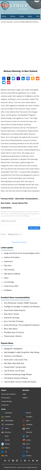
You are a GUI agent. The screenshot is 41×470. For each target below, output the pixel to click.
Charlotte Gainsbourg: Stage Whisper (18, 374)
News (30, 16)
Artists (12, 16)
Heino (6, 278)
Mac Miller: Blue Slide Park (14, 363)
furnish (7, 440)
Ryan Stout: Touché (11, 314)
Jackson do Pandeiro (12, 257)
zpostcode (8, 413)
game (28, 428)
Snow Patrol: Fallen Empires (14, 310)
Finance (28, 456)
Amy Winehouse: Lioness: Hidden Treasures (20, 303)
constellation (9, 424)
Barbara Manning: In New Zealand (33, 22)
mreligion (29, 417)
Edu (6, 456)
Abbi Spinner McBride (12, 274)
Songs (21, 16)
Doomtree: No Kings (11, 318)
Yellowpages (9, 420)
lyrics (28, 444)
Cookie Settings (6, 401)
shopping (29, 424)
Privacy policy (5, 398)
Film (37, 16)
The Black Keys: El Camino (14, 332)
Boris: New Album (10, 329)
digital (28, 448)
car (6, 452)
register (25, 398)
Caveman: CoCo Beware (13, 356)
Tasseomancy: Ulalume (13, 336)
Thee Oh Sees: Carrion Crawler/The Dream (20, 382)
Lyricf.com (18, 22)
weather (7, 417)
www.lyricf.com (21, 467)
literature (29, 432)
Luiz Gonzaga (9, 282)
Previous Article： (20, 199)
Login (24, 394)
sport (28, 420)
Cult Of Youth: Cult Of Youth (14, 371)
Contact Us (4, 405)
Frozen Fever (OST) (11, 286)
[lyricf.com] (20, 5)
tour (27, 436)
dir (27, 452)
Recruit (28, 413)
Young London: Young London (15, 367)
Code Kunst (8, 261)
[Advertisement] (20, 45)
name (7, 428)
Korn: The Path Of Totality (14, 321)
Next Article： (14, 203)
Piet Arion (7, 265)
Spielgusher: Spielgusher (13, 349)
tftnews (7, 444)
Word (6, 436)
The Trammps (9, 270)
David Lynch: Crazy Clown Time (15, 360)
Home (4, 16)
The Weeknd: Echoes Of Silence (16, 378)
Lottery (28, 440)
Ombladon (8, 290)
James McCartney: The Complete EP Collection (22, 325)
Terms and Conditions (8, 394)
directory (8, 432)
